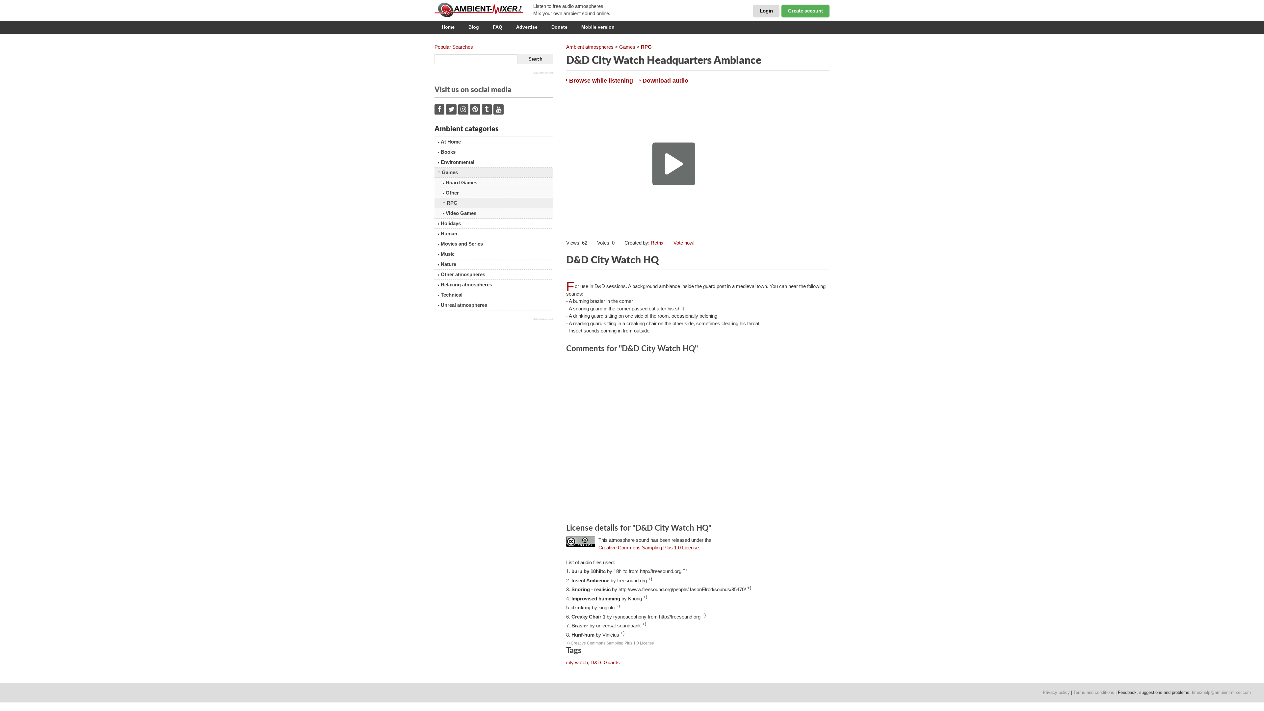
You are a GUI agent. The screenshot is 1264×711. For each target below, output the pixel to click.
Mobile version (598, 27)
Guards (612, 662)
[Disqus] (698, 439)
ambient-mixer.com (483, 10)
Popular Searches (453, 47)
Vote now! (684, 243)
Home (448, 27)
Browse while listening (601, 80)
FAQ (497, 27)
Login (766, 10)
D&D (596, 662)
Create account (805, 10)
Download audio (665, 80)
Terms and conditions (1093, 692)
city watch (577, 662)
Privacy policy (1056, 692)
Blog (473, 27)
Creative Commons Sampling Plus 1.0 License (648, 547)
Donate (559, 27)
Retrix (657, 243)
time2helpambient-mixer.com (1221, 692)
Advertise (527, 27)
